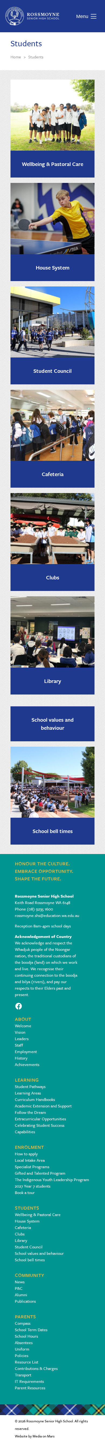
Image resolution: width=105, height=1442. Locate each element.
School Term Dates (31, 1330)
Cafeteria (53, 474)
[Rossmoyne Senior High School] (32, 16)
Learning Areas (28, 1093)
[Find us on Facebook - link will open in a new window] (19, 1005)
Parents (25, 1316)
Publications (25, 1301)
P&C (19, 1288)
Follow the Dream (30, 1112)
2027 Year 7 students (32, 1186)
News (19, 1282)
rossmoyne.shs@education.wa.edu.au (47, 915)
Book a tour (25, 1192)
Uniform (22, 1349)
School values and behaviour (53, 724)
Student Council (52, 371)
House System (52, 267)
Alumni (21, 1295)
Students (27, 1207)
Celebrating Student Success (39, 1125)
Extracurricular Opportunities (40, 1119)
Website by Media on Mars (35, 1436)
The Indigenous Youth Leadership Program (52, 1179)
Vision (20, 1032)
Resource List (26, 1362)
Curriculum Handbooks (35, 1099)
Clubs (52, 577)
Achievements (27, 1064)
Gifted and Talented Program (40, 1173)
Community (29, 1274)
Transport (23, 1375)
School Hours (26, 1336)
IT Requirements (29, 1381)
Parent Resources (30, 1388)
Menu (81, 16)
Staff (19, 1045)
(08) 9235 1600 (40, 909)
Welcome (23, 1026)
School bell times (53, 831)
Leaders (22, 1038)
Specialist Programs (32, 1167)
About (23, 1018)
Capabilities (25, 1132)
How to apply (26, 1154)
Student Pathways (30, 1086)
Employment (26, 1051)
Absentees (24, 1342)
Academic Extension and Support (43, 1106)
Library (52, 681)
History (21, 1058)
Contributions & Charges (36, 1368)
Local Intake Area (30, 1160)
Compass (22, 1323)
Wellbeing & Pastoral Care (52, 164)
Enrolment (29, 1146)
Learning (27, 1079)
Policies (21, 1355)
